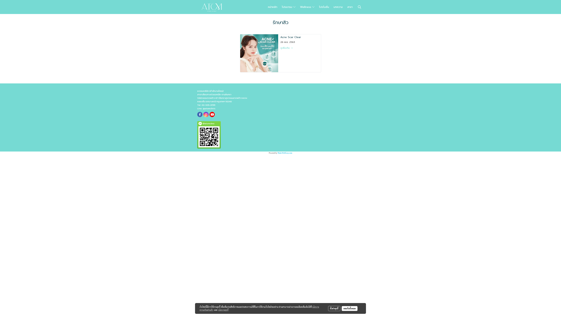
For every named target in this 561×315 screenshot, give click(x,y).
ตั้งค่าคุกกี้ (334, 308)
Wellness (306, 7)
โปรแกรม (287, 7)
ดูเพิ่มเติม (285, 48)
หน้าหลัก (272, 7)
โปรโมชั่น (324, 7)
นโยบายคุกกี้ (223, 310)
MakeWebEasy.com (285, 153)
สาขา (350, 7)
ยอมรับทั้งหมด (349, 308)
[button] (359, 7)
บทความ (338, 7)
